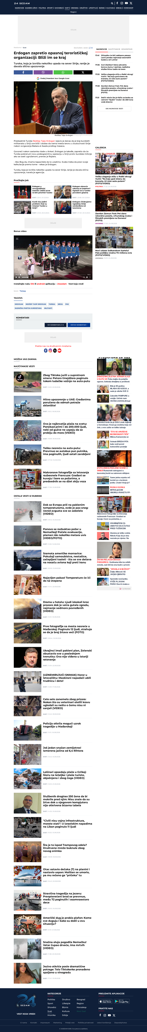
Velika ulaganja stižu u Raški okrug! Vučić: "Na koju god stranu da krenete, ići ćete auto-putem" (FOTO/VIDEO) (117, 77)
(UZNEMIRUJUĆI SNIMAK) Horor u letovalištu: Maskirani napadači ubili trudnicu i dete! (67, 678)
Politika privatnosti (86, 1023)
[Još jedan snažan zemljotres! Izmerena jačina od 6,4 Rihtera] (27, 754)
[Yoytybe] (126, 3)
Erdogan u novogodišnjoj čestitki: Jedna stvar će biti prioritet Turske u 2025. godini (42, 190)
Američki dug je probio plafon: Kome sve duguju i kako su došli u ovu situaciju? (67, 921)
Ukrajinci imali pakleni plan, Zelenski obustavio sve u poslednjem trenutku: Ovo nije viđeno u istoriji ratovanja (67, 655)
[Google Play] (122, 1001)
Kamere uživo (31, 8)
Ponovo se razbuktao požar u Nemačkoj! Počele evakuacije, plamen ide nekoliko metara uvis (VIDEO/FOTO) (64, 534)
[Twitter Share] (83, 72)
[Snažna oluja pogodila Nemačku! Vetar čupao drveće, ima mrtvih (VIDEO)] (27, 949)
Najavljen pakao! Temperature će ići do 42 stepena (66, 579)
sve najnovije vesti (114, 109)
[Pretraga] (112, 3)
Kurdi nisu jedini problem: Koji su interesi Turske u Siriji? (39, 205)
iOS (32, 283)
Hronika (74, 8)
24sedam (62, 283)
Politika (42, 8)
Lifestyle (93, 8)
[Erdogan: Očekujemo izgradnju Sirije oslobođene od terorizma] (62, 207)
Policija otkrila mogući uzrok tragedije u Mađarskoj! (62, 725)
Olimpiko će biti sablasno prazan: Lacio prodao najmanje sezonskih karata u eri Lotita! (116, 57)
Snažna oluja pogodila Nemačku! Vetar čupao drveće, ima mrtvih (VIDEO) (64, 945)
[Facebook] (117, 3)
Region (73, 12)
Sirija (60, 304)
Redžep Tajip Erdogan (44, 141)
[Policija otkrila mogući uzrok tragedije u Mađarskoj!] (27, 730)
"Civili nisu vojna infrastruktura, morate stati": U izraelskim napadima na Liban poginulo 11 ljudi (67, 823)
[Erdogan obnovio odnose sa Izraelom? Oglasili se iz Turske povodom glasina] (62, 192)
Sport (50, 8)
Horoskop (128, 8)
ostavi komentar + (79, 325)
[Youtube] (59, 350)
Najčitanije (114, 49)
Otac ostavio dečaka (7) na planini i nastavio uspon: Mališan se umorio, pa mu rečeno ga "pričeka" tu (66, 872)
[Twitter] (131, 3)
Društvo (84, 8)
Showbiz (59, 8)
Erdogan (19, 304)
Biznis (102, 8)
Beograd (81, 999)
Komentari (127, 49)
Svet (67, 8)
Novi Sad (81, 1011)
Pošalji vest (70, 1023)
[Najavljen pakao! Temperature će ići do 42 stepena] (27, 584)
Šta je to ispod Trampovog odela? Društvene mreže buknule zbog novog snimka (65, 848)
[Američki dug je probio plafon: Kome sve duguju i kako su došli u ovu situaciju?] (27, 924)
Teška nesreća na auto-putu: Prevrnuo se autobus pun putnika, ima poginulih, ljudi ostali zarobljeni (66, 451)
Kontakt (33, 1023)
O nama (23, 1023)
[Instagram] (121, 3)
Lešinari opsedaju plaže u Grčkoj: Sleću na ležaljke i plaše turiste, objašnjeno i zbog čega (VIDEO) (64, 775)
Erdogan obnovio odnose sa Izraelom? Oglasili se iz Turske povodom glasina (81, 190)
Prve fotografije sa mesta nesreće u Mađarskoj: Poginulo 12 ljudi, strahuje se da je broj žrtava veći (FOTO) (67, 629)
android (41, 283)
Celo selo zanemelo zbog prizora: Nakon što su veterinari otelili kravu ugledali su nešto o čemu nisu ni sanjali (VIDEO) (66, 704)
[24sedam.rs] (22, 3)
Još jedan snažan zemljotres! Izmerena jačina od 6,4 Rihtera (63, 749)
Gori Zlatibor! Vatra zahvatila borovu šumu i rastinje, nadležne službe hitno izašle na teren (115, 67)
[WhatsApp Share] (63, 72)
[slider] (53, 274)
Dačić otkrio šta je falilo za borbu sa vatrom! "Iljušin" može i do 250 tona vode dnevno (117, 100)
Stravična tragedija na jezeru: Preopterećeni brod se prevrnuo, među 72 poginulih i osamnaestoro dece (66, 898)
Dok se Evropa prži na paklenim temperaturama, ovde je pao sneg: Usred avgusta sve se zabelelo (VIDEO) (65, 509)
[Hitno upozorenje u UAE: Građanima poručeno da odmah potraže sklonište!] (27, 406)
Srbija (119, 8)
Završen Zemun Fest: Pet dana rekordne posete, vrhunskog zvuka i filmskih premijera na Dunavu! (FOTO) (117, 89)
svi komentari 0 (56, 325)
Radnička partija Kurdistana (28, 308)
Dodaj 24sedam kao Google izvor (54, 78)
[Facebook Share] (23, 72)
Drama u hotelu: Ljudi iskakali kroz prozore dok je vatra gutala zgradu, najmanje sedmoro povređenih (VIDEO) (66, 607)
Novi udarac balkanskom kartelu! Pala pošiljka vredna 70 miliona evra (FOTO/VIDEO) (113, 253)
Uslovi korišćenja (104, 1023)
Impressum (45, 1023)
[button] (53, 258)
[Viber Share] (43, 72)
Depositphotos (120, 1023)
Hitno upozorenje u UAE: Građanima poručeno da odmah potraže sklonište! (67, 402)
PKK (67, 304)
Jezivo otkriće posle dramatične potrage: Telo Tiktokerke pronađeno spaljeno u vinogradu (66, 969)
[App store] (105, 1001)
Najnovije (19, 8)
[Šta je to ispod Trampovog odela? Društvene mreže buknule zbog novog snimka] (27, 851)
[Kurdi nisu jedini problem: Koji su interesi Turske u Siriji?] (22, 207)
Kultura (110, 8)
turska (52, 304)
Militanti (48, 308)
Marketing (57, 1023)
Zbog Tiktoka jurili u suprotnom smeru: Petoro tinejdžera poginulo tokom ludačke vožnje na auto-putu (66, 378)
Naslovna (17, 48)
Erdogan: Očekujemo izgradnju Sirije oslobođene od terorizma (81, 205)
